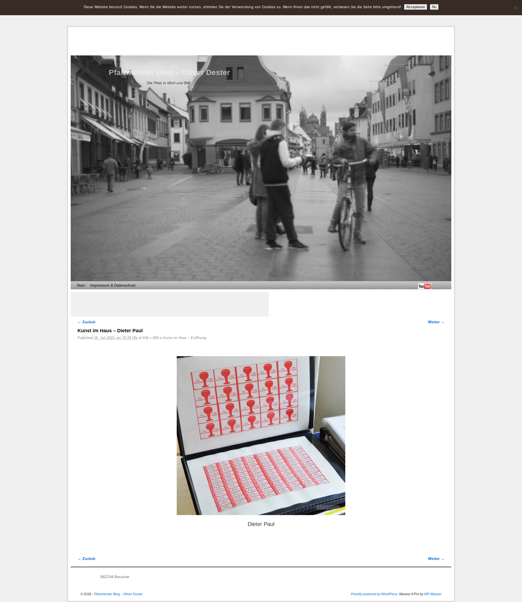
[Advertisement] (170, 304)
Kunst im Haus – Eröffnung (184, 338)
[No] (515, 7)
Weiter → (436, 322)
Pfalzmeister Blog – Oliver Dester (169, 72)
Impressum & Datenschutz (113, 285)
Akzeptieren (415, 7)
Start (81, 285)
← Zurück (86, 322)
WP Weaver (433, 594)
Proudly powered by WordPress (374, 594)
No (434, 7)
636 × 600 (151, 338)
